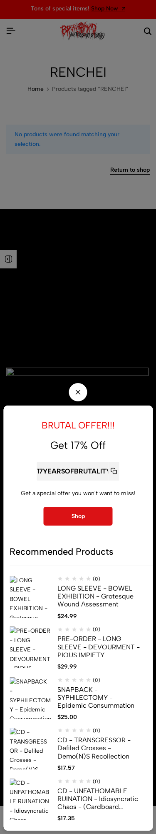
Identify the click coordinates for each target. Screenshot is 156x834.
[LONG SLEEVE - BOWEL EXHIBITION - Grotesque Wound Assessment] (30, 597)
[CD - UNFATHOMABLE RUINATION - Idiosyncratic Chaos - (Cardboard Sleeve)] (30, 799)
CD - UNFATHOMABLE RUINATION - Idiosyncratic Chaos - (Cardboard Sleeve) (97, 799)
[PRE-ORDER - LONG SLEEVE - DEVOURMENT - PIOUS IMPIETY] (30, 647)
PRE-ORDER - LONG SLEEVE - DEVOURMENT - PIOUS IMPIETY (98, 647)
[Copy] (113, 471)
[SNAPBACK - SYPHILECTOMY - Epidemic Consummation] (30, 698)
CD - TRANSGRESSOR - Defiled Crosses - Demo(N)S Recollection (94, 748)
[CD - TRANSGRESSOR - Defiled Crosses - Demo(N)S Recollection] (30, 748)
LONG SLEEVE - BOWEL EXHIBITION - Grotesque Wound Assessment (95, 596)
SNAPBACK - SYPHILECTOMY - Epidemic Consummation (95, 697)
